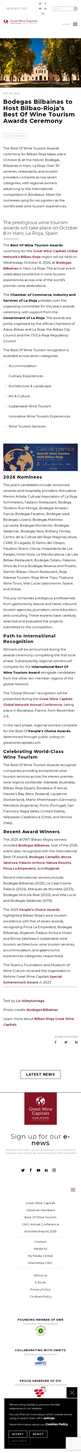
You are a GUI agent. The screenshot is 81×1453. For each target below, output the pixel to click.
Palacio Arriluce (32, 863)
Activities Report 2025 (40, 1231)
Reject (38, 1434)
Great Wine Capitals (40, 1203)
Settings (19, 1440)
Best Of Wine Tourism (40, 1217)
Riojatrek (51, 868)
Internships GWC (40, 1263)
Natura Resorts (58, 863)
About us (40, 1275)
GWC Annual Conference (40, 1224)
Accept (18, 1434)
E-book (40, 1282)
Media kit (41, 1248)
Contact (41, 1241)
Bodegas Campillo (44, 857)
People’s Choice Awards (39, 910)
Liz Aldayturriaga (30, 1001)
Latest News (15, 135)
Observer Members (40, 1210)
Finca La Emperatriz (19, 868)
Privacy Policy (40, 1289)
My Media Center (40, 1255)
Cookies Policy (40, 1296)
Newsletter (16, 8)
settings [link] (49, 1418)
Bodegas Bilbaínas (33, 845)
